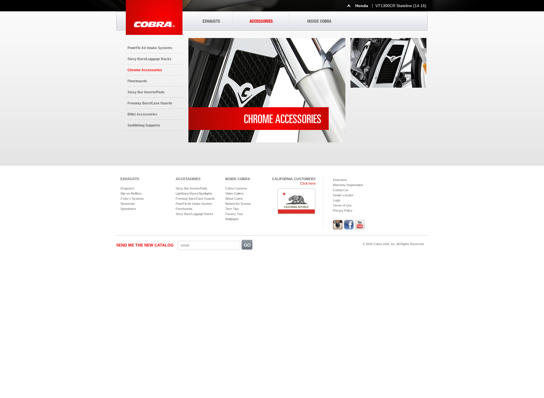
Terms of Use (342, 205)
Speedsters (128, 208)
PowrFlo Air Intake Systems (150, 48)
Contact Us (340, 190)
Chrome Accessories (145, 70)
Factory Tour (234, 214)
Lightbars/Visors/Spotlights (194, 193)
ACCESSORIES (261, 21)
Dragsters (127, 188)
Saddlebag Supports (144, 125)
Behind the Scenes (238, 203)
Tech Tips (232, 208)
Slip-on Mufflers (131, 193)
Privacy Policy (342, 210)
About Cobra (234, 198)
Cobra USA (154, 17)
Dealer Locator (343, 195)
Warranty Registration (348, 185)
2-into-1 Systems (132, 198)
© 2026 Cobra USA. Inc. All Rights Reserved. (393, 244)
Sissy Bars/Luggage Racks (149, 59)
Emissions (340, 180)
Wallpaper (232, 219)
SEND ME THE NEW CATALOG (145, 245)
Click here (308, 184)
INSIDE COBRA (319, 21)
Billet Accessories (142, 114)
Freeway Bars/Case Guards (150, 103)
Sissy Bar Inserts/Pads (146, 92)
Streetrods (127, 203)
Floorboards (137, 81)
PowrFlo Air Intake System (194, 203)
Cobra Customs (236, 188)
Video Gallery (234, 193)
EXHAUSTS (211, 21)
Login (336, 200)
